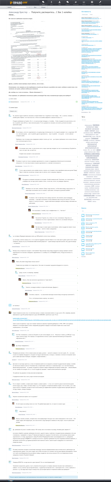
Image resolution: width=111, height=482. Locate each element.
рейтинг (95, 176)
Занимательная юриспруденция (93, 231)
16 (87, 68)
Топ (83, 211)
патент (86, 172)
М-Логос (92, 161)
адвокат (92, 131)
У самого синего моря (86, 37)
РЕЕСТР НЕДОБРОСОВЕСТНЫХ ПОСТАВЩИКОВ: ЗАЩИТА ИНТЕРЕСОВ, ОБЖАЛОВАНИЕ (91, 97)
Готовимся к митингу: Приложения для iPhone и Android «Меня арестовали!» (90, 82)
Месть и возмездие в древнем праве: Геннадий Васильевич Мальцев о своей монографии (91, 91)
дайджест (97, 140)
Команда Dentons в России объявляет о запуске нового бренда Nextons (91, 22)
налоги (15, 98)
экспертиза (88, 199)
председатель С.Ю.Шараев (94, 174)
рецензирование (88, 178)
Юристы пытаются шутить (92, 227)
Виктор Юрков (15, 392)
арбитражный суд (90, 134)
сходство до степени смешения (92, 191)
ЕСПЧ (94, 150)
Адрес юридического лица (88, 45)
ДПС (89, 150)
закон (98, 150)
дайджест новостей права (92, 142)
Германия (94, 138)
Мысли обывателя (90, 253)
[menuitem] (35, 7)
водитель (87, 138)
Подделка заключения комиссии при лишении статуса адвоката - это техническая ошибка (92, 102)
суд (92, 186)
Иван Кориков (15, 458)
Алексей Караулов (85, 58)
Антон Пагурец (22, 414)
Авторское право (90, 248)
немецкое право (89, 169)
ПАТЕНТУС (92, 172)
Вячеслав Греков (16, 379)
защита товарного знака (90, 151)
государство (92, 140)
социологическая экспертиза (92, 184)
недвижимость (88, 163)
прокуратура (89, 176)
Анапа (97, 130)
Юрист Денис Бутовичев (87, 17)
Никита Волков (15, 257)
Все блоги (84, 256)
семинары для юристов (95, 182)
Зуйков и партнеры (92, 154)
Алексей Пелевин (16, 308)
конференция (88, 159)
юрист (90, 201)
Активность (86, 11)
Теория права (89, 235)
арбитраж (97, 132)
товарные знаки (96, 193)
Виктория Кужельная (16, 127)
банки (97, 134)
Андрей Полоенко (19, 341)
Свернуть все (13, 111)
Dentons (96, 125)
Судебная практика (94, 187)
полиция (98, 172)
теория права (87, 193)
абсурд (11, 98)
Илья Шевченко (18, 166)
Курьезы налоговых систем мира (89, 34)
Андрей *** (14, 359)
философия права (93, 197)
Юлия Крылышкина (16, 445)
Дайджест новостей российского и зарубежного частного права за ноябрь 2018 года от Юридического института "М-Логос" (92, 108)
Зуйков (97, 151)
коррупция (95, 159)
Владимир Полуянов (23, 156)
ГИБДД (85, 140)
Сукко (98, 189)
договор (85, 150)
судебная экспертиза (90, 189)
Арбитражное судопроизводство (94, 218)
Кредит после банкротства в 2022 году (90, 18)
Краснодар (87, 161)
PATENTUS (90, 127)
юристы (94, 201)
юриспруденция (96, 199)
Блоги (84, 208)
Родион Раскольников (24, 175)
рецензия (98, 180)
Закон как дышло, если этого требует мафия (92, 40)
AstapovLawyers (88, 125)
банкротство (87, 136)
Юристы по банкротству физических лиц (91, 26)
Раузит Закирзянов (85, 33)
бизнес (94, 136)
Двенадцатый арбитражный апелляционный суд (92, 146)
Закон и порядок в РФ (91, 223)
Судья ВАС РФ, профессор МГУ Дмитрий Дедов (93, 244)
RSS (90, 112)
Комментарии (85, 14)
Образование (89, 239)
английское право (88, 132)
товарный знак (89, 195)
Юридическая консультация (92, 214)
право (85, 174)
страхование (88, 186)
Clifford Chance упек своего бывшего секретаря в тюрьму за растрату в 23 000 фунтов (91, 67)
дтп (91, 150)
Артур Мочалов (15, 330)
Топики (91, 14)
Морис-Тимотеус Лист (20, 144)
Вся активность (85, 112)
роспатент (86, 182)
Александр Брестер (18, 12)
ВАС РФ (98, 136)
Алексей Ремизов (16, 246)
